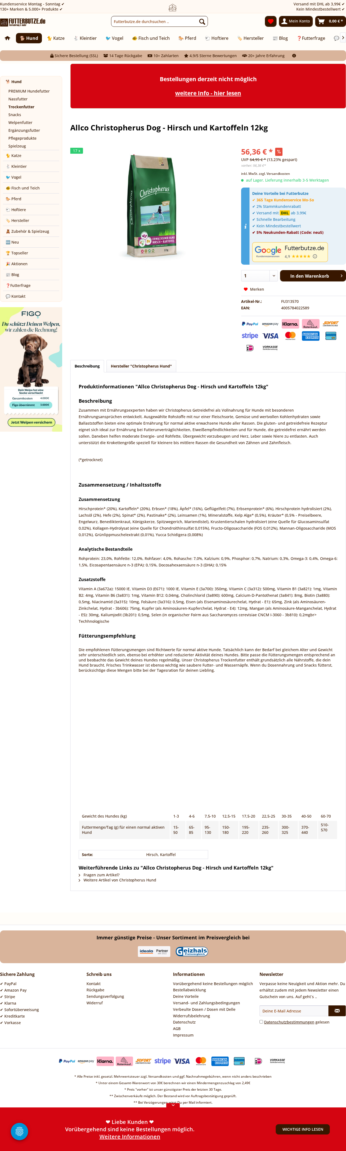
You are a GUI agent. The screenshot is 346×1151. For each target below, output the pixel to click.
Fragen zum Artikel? (100, 874)
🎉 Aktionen (17, 263)
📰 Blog (12, 274)
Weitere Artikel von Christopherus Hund (119, 880)
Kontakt (93, 983)
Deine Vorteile (186, 996)
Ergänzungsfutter (24, 130)
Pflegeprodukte (22, 138)
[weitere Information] (294, 55)
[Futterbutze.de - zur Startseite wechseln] (23, 22)
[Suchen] (202, 21)
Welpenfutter (20, 122)
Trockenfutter (21, 106)
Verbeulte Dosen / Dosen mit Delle (204, 1009)
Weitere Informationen (129, 1136)
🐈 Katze (13, 155)
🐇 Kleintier (16, 166)
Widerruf (94, 1002)
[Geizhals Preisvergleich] (192, 951)
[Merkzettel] (271, 21)
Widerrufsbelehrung (191, 1015)
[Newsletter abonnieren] (337, 1010)
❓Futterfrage (18, 285)
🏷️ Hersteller (17, 220)
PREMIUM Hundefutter (29, 91)
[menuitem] (159, 21)
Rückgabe (95, 989)
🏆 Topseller (17, 252)
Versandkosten (160, 1076)
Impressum (183, 1035)
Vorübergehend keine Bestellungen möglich (213, 983)
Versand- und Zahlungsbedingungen (206, 1002)
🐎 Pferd (13, 198)
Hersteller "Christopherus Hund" (141, 366)
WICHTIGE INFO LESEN (302, 1129)
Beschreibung (87, 366)
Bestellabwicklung (189, 989)
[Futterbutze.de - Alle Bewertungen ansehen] (297, 252)
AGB (177, 1028)
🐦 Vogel (13, 177)
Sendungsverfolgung (105, 996)
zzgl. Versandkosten (274, 173)
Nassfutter (18, 98)
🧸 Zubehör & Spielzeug (27, 231)
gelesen (297, 1022)
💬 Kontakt (15, 296)
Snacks (14, 114)
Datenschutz (184, 1022)
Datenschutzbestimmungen (289, 1022)
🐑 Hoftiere (16, 209)
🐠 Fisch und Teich (23, 188)
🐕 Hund (14, 81)
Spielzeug (17, 146)
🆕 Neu (12, 242)
